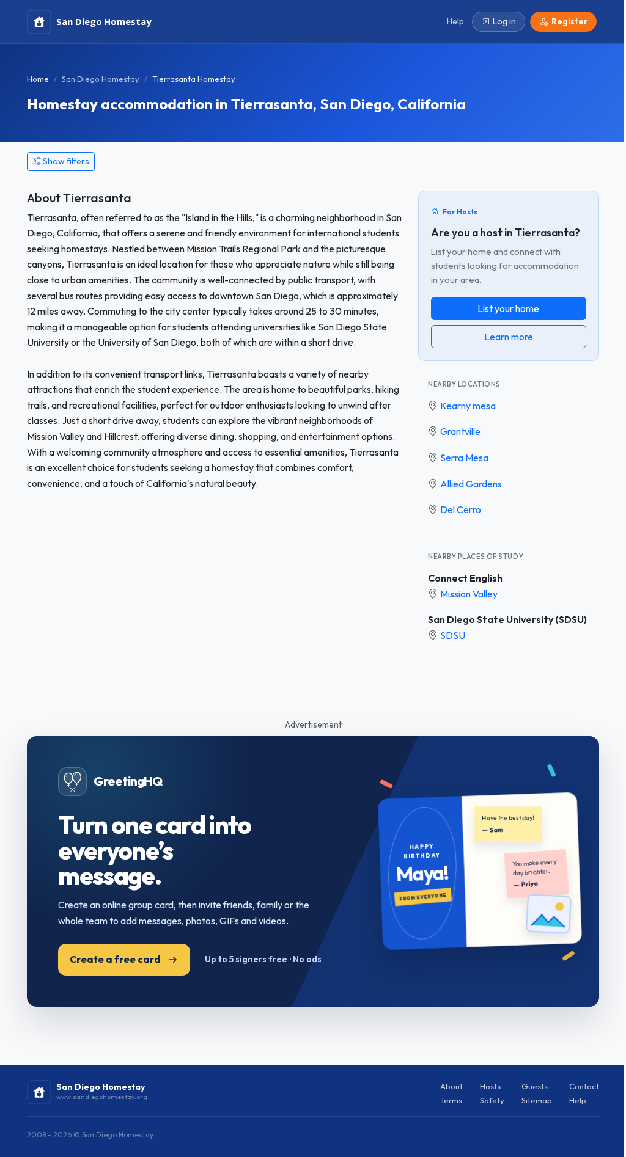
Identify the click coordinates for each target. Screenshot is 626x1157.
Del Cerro (460, 509)
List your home (508, 308)
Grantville (460, 431)
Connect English (465, 578)
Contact (584, 1086)
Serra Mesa (464, 457)
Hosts (490, 1086)
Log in (504, 21)
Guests (534, 1086)
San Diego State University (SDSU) (507, 619)
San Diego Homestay (100, 79)
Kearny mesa (468, 406)
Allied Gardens (471, 484)
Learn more (508, 336)
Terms (451, 1100)
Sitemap (536, 1100)
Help (577, 1100)
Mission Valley (469, 594)
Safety (492, 1100)
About (451, 1086)
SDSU (452, 635)
